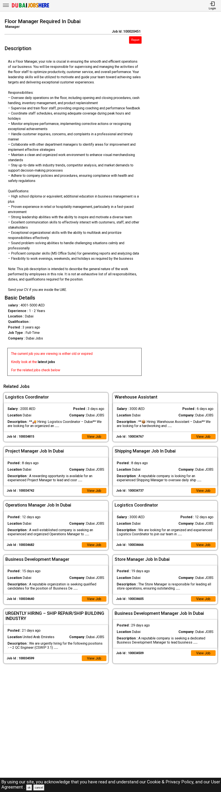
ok (29, 787)
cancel (39, 787)
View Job (94, 437)
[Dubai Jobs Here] (30, 7)
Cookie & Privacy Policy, (171, 781)
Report (135, 39)
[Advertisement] (184, 198)
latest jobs (46, 362)
